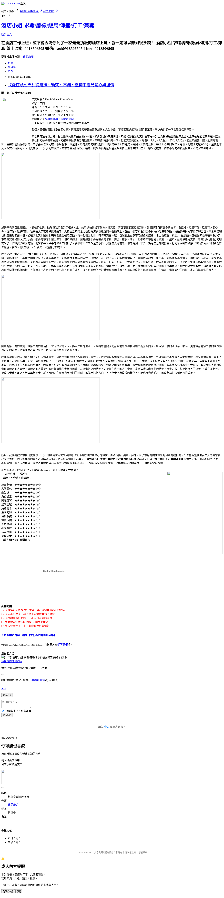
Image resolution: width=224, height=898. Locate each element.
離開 (19, 891)
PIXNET (87, 852)
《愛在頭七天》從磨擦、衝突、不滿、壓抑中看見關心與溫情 (61, 85)
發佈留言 (7, 715)
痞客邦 (35, 680)
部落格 (12, 67)
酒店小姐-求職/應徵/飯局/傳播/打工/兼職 (47, 25)
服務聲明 (143, 852)
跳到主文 (6, 34)
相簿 (10, 63)
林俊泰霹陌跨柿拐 (11, 661)
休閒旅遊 (28, 56)
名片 (10, 71)
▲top (4, 688)
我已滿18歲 (8, 891)
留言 (42, 680)
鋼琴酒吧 (62, 644)
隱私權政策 (130, 852)
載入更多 (7, 695)
